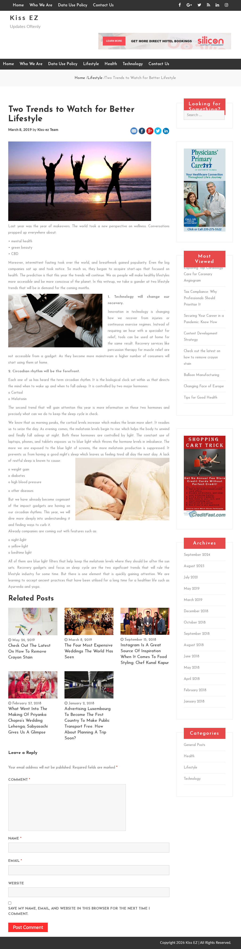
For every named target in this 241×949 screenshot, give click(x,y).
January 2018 (194, 701)
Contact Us (103, 5)
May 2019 (192, 589)
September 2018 (197, 634)
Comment (19, 780)
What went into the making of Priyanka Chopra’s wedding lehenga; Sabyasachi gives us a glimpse (28, 721)
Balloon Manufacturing (201, 375)
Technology (133, 64)
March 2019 (193, 600)
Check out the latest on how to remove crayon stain (29, 652)
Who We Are (40, 5)
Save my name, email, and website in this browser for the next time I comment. (79, 911)
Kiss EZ (24, 18)
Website (16, 883)
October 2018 (195, 622)
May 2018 (192, 668)
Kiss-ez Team (47, 130)
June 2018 (191, 656)
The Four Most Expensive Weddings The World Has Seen (88, 651)
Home (18, 5)
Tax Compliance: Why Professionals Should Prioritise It (200, 298)
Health (110, 64)
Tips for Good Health (200, 398)
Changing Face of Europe (204, 386)
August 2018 (194, 645)
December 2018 (196, 611)
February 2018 (195, 690)
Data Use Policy (72, 5)
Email (15, 861)
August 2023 (194, 566)
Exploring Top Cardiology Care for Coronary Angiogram (203, 274)
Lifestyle (91, 64)
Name (14, 838)
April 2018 (192, 679)
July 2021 (191, 577)
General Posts (194, 745)
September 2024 (197, 555)
